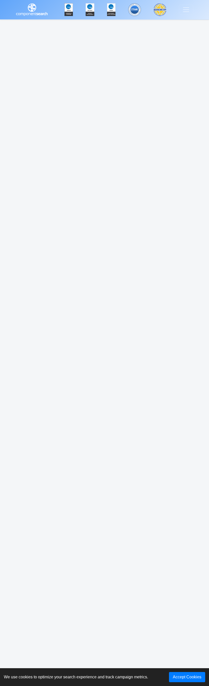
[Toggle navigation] (186, 10)
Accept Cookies (187, 677)
